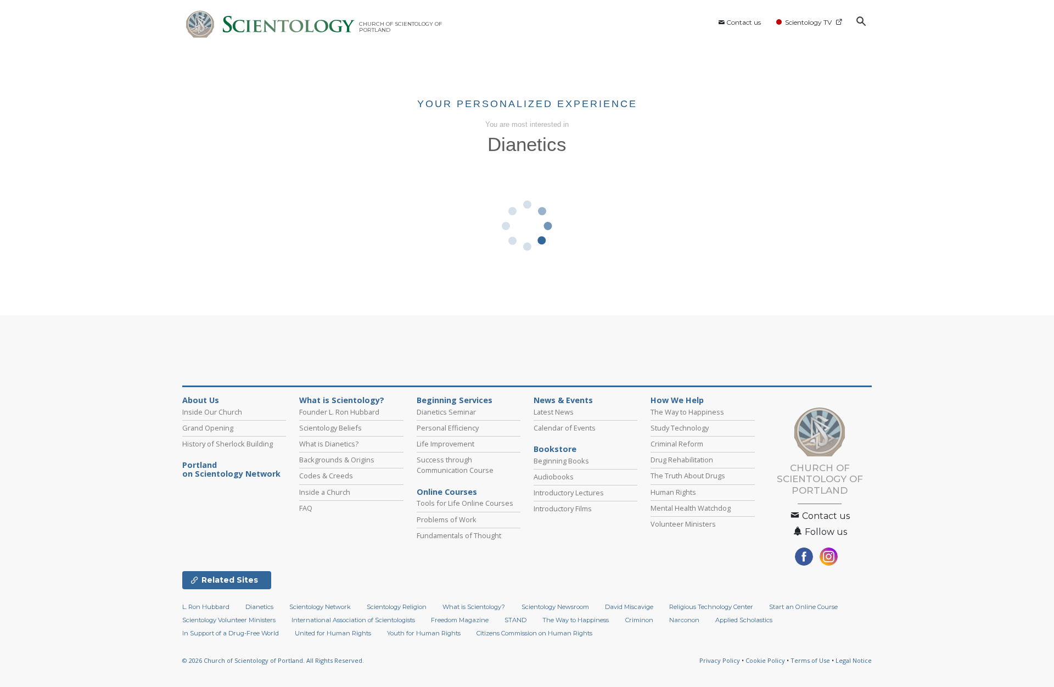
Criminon (639, 620)
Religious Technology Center (711, 607)
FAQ (305, 508)
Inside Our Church (212, 412)
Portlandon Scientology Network (231, 469)
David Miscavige (629, 607)
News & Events (563, 400)
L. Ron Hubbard (205, 607)
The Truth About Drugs (688, 476)
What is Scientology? (341, 400)
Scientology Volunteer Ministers (229, 620)
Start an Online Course (803, 607)
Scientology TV (808, 22)
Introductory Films (563, 508)
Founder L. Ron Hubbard (339, 412)
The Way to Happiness (687, 412)
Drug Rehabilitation (682, 460)
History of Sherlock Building (227, 444)
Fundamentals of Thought (459, 535)
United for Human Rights (333, 633)
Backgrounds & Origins (336, 460)
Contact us (743, 22)
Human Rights (673, 492)
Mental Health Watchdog (691, 508)
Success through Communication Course (455, 465)
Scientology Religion (397, 607)
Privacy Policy (719, 660)
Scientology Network (320, 607)
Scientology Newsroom (555, 607)
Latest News (554, 412)
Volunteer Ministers (683, 524)
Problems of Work (446, 519)
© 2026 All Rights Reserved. (273, 660)
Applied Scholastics (743, 620)
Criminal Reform (677, 444)
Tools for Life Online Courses (465, 503)
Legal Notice (854, 660)
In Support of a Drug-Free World (230, 633)
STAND (515, 620)
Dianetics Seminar (446, 412)
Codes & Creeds (326, 476)
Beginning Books (561, 461)
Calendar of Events (565, 428)
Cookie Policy (765, 660)
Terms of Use (810, 660)
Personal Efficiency (448, 428)
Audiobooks (554, 477)
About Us (200, 400)
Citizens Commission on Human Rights (534, 633)
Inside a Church (324, 492)
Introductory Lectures (569, 493)
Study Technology (680, 428)
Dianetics (259, 607)
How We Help (677, 400)
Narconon (684, 620)
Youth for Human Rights (424, 633)
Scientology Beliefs (330, 428)
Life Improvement (445, 444)
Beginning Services (454, 400)
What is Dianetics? (328, 444)
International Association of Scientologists (353, 620)
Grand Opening (207, 428)
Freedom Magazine (460, 620)
